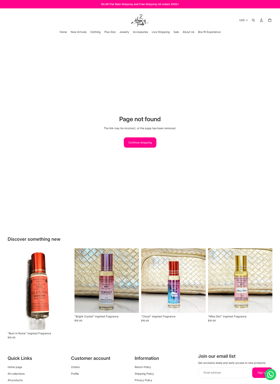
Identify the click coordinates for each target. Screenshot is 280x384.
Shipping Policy (144, 373)
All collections (16, 373)
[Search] (253, 20)
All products (15, 380)
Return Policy (143, 367)
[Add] (66, 323)
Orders (75, 367)
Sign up (262, 372)
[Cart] (270, 20)
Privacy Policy (143, 380)
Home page (15, 367)
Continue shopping (140, 142)
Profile (75, 373)
